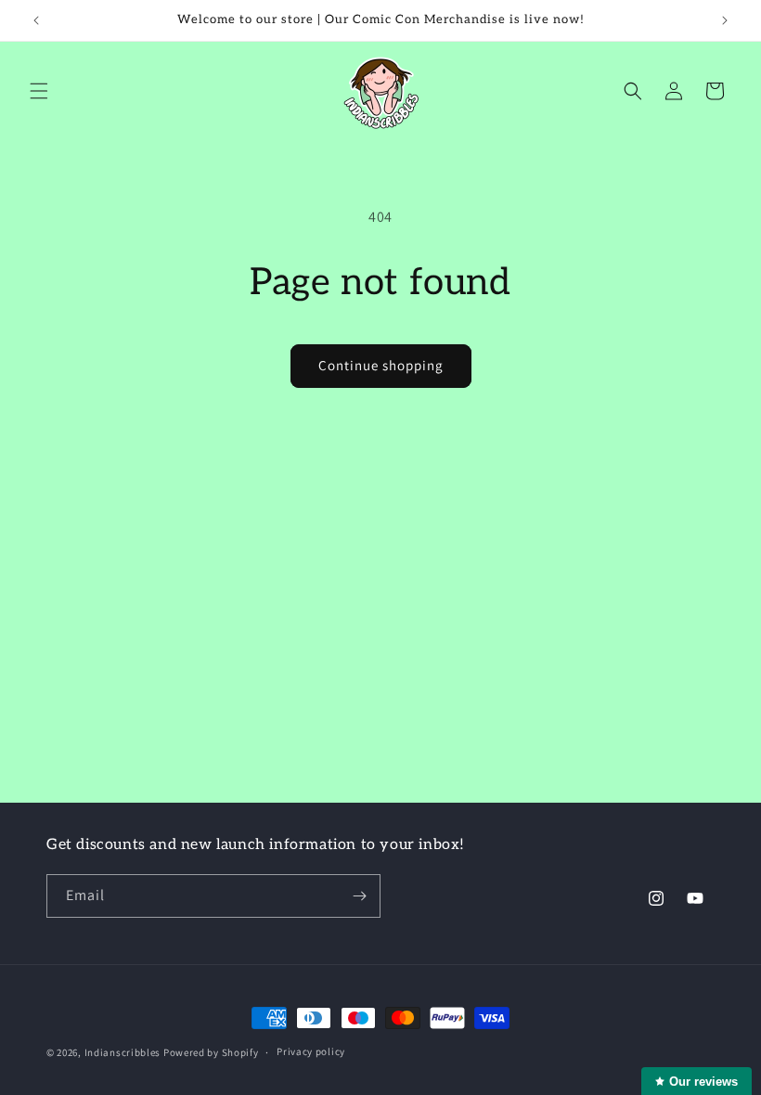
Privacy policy (311, 1051)
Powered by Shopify (211, 1052)
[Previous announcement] (36, 20)
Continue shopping (381, 365)
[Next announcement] (724, 20)
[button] (39, 91)
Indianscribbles (122, 1052)
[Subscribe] (359, 896)
